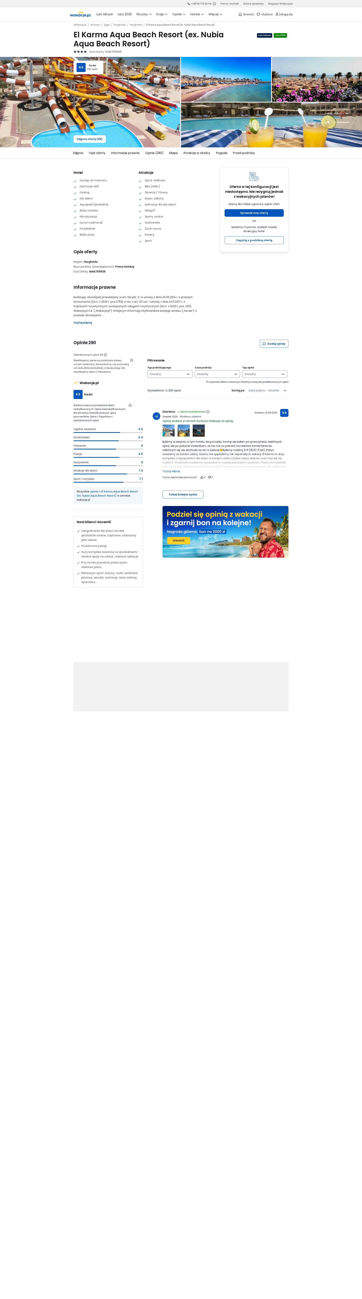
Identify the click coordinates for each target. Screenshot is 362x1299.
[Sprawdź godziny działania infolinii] (214, 3)
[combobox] (167, 374)
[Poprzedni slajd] (71, 153)
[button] (254, 213)
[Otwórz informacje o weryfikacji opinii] (131, 360)
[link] (80, 14)
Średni (92, 65)
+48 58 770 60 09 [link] (201, 3)
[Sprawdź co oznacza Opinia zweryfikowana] (207, 411)
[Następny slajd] (291, 153)
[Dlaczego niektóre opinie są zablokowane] (105, 354)
